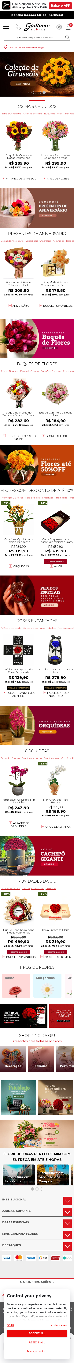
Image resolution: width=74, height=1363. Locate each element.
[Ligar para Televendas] (18, 27)
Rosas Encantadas (37, 620)
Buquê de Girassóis (51, 371)
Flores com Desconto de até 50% (37, 490)
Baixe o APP (60, 5)
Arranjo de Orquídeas (19, 825)
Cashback (59, 27)
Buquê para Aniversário (38, 240)
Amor (58, 566)
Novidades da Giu (37, 881)
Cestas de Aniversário (12, 240)
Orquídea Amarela (32, 758)
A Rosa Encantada (11, 627)
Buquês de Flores (37, 364)
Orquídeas (21, 566)
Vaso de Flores (58, 178)
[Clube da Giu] (37, 1147)
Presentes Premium (58, 956)
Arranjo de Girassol (21, 178)
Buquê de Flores (53, 113)
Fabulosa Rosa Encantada (58, 694)
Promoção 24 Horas (12, 497)
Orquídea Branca (10, 758)
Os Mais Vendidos (37, 106)
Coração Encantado (34, 627)
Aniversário (21, 305)
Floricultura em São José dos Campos (51, 1177)
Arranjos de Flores (32, 113)
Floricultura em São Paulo (17, 1179)
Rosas (4, 371)
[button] (29, 92)
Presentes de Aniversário (37, 233)
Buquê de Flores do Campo (24, 371)
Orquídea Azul (51, 758)
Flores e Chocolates (11, 113)
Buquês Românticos (58, 305)
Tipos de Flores (32, 497)
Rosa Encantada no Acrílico (21, 694)
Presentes (47, 497)
